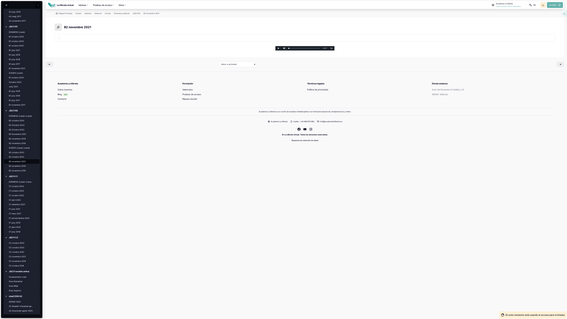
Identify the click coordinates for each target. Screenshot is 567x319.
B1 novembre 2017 (17, 68)
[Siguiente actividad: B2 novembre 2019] (560, 64)
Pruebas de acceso (191, 94)
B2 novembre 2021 (17, 161)
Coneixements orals (17, 277)
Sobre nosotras (65, 89)
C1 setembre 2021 (17, 204)
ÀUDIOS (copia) (16, 73)
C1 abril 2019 (15, 227)
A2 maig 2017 (15, 16)
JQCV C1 (13, 176)
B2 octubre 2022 (16, 157)
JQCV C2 (13, 237)
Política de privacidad (317, 89)
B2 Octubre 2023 (16, 125)
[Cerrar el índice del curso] (6, 5)
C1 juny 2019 (14, 223)
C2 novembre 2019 (17, 261)
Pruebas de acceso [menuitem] (102, 5)
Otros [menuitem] (121, 5)
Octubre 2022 (15, 82)
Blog (60, 94)
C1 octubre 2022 (16, 195)
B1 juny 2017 (14, 64)
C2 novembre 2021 (17, 256)
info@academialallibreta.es (331, 121)
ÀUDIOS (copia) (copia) (19, 148)
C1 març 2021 (15, 214)
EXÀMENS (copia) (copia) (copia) (21, 182)
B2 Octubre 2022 (16, 130)
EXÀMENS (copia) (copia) (20, 116)
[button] (532, 5)
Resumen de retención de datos (305, 140)
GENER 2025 (15, 302)
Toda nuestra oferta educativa (508, 6)
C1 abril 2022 (15, 200)
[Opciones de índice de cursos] (38, 5)
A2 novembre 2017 (17, 21)
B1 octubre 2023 (16, 41)
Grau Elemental (15, 281)
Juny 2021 (13, 87)
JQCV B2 (13, 110)
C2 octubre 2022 (16, 252)
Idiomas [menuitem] (82, 5)
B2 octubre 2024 (16, 120)
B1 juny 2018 (14, 59)
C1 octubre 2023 (16, 191)
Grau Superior (15, 290)
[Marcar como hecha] (59, 38)
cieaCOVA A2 (15, 296)
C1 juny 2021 (14, 209)
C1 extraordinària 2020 (19, 218)
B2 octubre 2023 (16, 152)
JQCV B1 (13, 26)
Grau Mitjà (13, 286)
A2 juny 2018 (15, 12)
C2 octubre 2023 (16, 247)
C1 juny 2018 (14, 232)
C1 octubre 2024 (16, 186)
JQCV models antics (19, 271)
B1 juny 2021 (14, 50)
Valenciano (187, 89)
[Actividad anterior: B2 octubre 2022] (49, 64)
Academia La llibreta (279, 121)
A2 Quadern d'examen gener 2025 (21, 306)
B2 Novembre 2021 (17, 134)
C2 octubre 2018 (16, 266)
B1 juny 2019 (14, 55)
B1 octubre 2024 (16, 37)
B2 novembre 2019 (17, 139)
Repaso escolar (189, 99)
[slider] (304, 48)
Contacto (62, 99)
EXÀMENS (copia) (17, 32)
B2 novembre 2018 (17, 143)
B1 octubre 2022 (16, 46)
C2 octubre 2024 (16, 243)
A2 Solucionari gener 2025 (21, 311)
